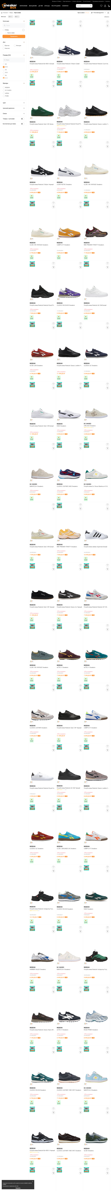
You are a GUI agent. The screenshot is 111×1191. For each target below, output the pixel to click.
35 (6, 70)
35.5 (6, 72)
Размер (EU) (7, 55)
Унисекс (7, 48)
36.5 (6, 78)
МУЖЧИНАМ (23, 6)
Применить (14, 36)
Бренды (5, 83)
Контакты (107, 1)
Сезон (5, 113)
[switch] (22, 119)
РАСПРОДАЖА (56, 6)
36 (6, 75)
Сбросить (106, 16)
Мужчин (7, 45)
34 (6, 64)
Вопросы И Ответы (56, 1)
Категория (6, 21)
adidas (7, 93)
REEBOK (7, 87)
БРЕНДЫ (47, 6)
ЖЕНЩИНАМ (33, 6)
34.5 (6, 67)
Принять (18, 1188)
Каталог (5, 12)
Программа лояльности (98, 1)
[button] (105, 6)
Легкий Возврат (87, 1)
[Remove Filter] (12, 17)
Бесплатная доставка (9, 124)
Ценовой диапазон (8, 108)
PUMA (7, 96)
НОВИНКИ (65, 6)
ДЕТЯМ (40, 6)
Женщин (18, 45)
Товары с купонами (8, 119)
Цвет (4, 103)
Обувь (11, 12)
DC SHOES (8, 90)
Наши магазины (67, 1)
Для (4, 42)
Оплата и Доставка (76, 1)
